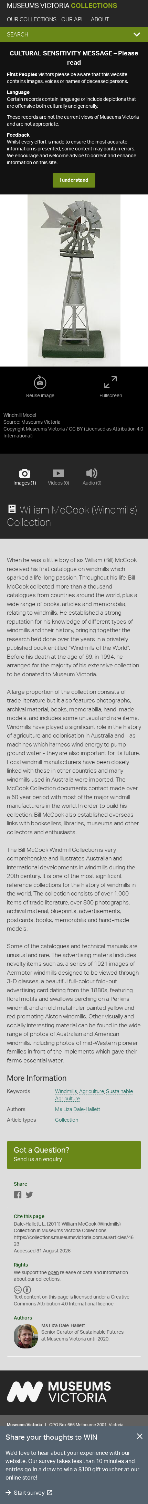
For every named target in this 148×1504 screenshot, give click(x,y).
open (53, 1272)
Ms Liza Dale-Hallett (77, 1109)
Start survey (29, 1493)
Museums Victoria (62, 6)
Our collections (31, 19)
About (100, 19)
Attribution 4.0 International (67, 1304)
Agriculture (91, 1091)
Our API (72, 19)
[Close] (139, 1437)
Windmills (66, 1091)
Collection (66, 1120)
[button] (74, 34)
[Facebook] (18, 1196)
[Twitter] (29, 1196)
